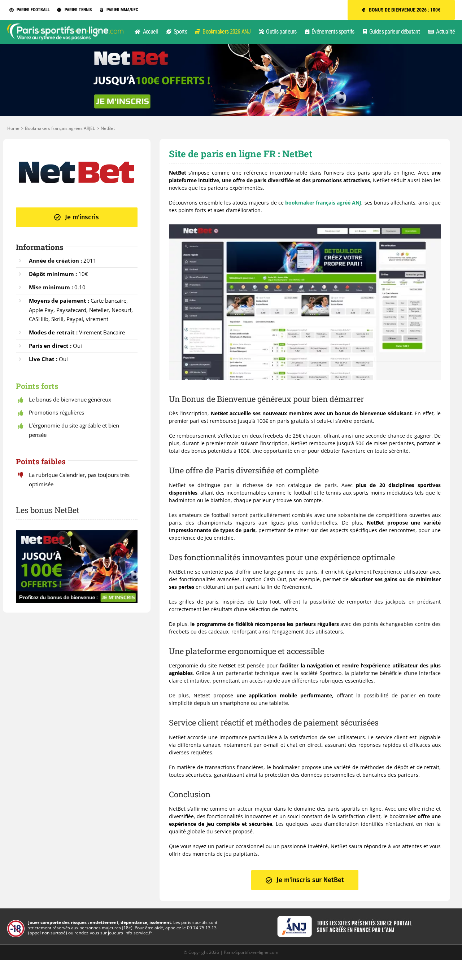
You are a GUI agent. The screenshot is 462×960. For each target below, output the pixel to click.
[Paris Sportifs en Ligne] (65, 25)
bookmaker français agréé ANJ (323, 202)
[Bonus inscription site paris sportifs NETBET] (231, 46)
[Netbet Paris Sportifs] (76, 154)
